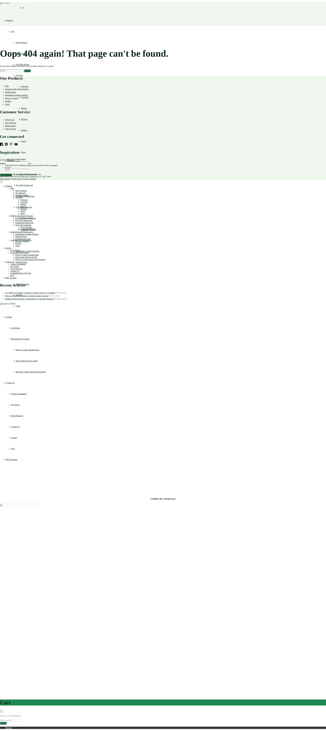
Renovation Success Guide (26, 257)
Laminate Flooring (27, 230)
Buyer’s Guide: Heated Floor (27, 255)
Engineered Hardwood (24, 223)
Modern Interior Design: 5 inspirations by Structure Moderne (29, 299)
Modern (24, 130)
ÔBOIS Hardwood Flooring (21, 216)
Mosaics (24, 119)
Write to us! (9, 120)
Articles (8, 248)
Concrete (24, 97)
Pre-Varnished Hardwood (25, 218)
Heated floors (10, 92)
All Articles (14, 250)
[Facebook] (2, 144)
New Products (21, 42)
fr (20, 8)
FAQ (12, 275)
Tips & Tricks (10, 129)
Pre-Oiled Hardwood (24, 185)
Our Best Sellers (22, 64)
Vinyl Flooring (26, 227)
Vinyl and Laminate (23, 225)
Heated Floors (21, 262)
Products (9, 20)
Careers (13, 273)
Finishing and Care (23, 273)
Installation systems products (16, 95)
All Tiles (19, 75)
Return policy (10, 126)
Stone (23, 152)
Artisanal (24, 86)
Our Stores (14, 266)
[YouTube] (17, 144)
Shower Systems (22, 241)
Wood (23, 141)
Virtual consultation (18, 264)
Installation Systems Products (27, 251)
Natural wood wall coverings (16, 89)
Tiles (12, 32)
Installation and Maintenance (21, 232)
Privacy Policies (29, 179)
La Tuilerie (6, 174)
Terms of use (16, 179)
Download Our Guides (19, 253)
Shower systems (11, 98)
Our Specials (20, 193)
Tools (7, 104)
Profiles (8, 101)
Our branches (10, 123)
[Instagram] (12, 144)
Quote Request (16, 269)
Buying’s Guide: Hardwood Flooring (30, 259)
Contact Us (9, 262)
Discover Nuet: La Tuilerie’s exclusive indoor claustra (26, 296)
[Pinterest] (7, 144)
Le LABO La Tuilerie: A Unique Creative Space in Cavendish (30, 293)
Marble (24, 108)
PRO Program (11, 278)
